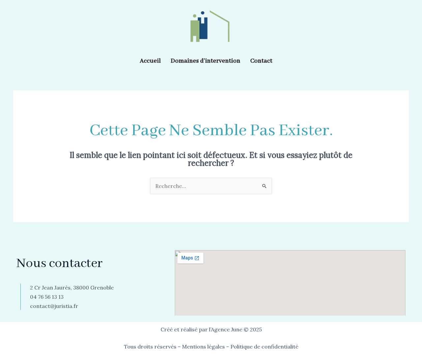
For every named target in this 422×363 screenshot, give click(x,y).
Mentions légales (203, 346)
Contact (261, 61)
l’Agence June (225, 329)
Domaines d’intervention (205, 61)
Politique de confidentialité (264, 346)
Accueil (150, 61)
